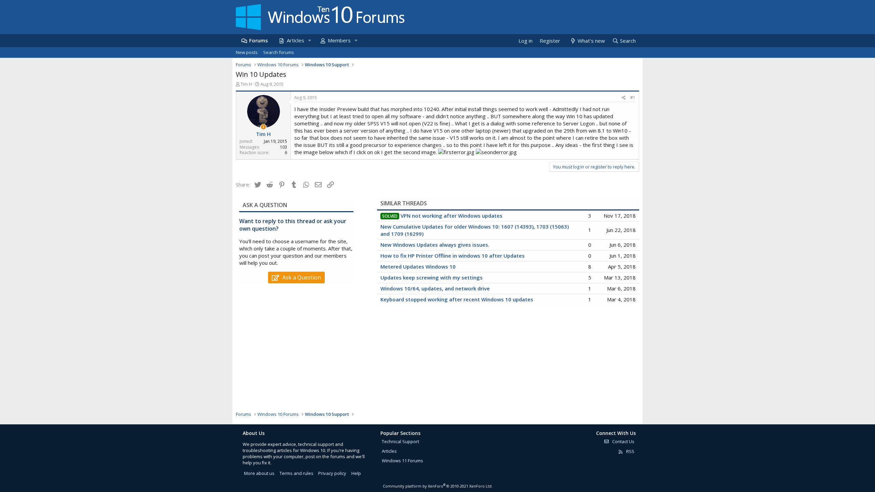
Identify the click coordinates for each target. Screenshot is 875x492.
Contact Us (622, 441)
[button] (309, 40)
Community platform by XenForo (438, 486)
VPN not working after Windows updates (451, 215)
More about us (259, 473)
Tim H (246, 84)
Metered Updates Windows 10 (418, 266)
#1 (632, 97)
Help (356, 473)
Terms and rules (296, 473)
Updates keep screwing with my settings (431, 277)
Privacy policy (332, 473)
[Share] (623, 98)
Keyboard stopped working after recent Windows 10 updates (456, 299)
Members (339, 40)
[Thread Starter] (263, 127)
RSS (629, 451)
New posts (247, 52)
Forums (258, 40)
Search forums (278, 52)
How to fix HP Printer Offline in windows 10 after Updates (452, 255)
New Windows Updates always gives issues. (434, 244)
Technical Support (400, 441)
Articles (295, 40)
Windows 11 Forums (402, 460)
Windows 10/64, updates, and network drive (435, 288)
